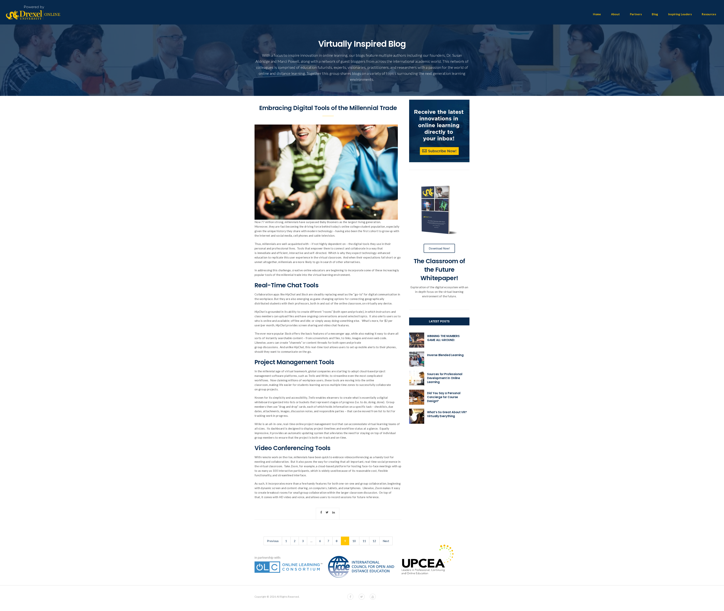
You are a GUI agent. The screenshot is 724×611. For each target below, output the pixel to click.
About (615, 14)
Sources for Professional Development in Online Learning (444, 378)
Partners (636, 14)
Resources (709, 14)
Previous (273, 541)
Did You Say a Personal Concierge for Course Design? (443, 397)
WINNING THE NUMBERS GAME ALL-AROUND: (443, 338)
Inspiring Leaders (680, 14)
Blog (655, 14)
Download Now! (439, 248)
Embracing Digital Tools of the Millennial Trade (328, 108)
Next (386, 541)
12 (374, 541)
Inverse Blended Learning (445, 355)
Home (597, 14)
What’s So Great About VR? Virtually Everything (447, 414)
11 (364, 541)
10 (354, 541)
